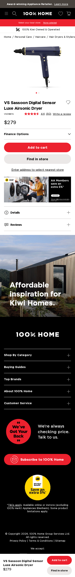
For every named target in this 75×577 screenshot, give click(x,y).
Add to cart (37, 147)
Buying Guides (15, 366)
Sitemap (60, 540)
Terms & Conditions (41, 540)
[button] (36, 93)
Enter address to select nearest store (37, 169)
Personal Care (23, 37)
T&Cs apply (15, 505)
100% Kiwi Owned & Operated (41, 29)
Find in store (37, 159)
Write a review (62, 114)
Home (7, 37)
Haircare (40, 37)
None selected (50, 23)
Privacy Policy (18, 540)
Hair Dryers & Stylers (62, 37)
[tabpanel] (37, 67)
